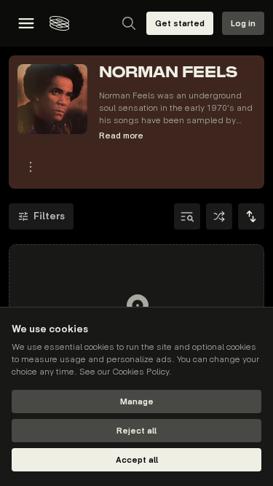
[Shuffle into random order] (219, 216)
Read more (121, 135)
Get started (180, 23)
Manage (137, 401)
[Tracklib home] (59, 23)
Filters (49, 216)
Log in (243, 23)
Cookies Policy (140, 372)
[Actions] (30, 167)
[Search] (129, 23)
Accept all (137, 460)
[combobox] (251, 216)
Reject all (136, 431)
